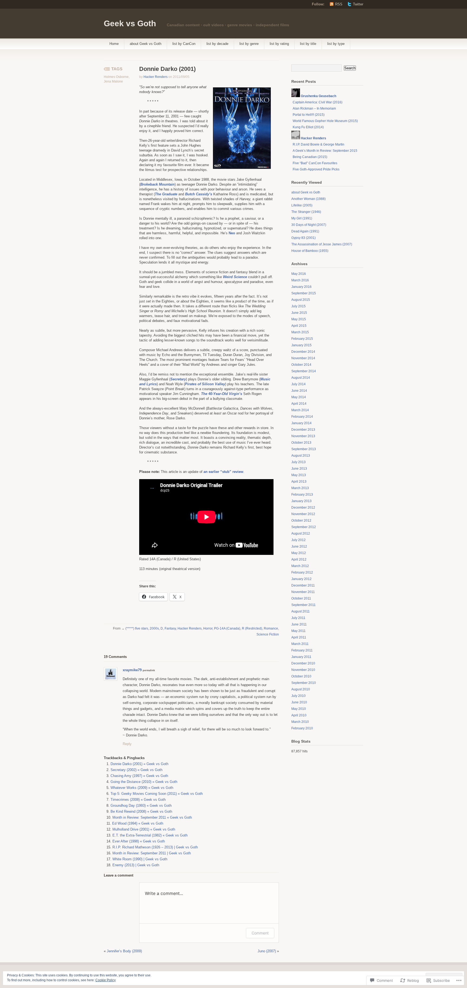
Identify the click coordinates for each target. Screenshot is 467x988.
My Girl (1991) (301, 218)
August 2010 (300, 689)
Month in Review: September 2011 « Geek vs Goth (152, 817)
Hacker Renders (156, 77)
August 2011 (300, 611)
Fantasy (170, 628)
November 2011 (303, 592)
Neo (232, 233)
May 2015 (298, 319)
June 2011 (299, 624)
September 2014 (303, 371)
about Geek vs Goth (145, 44)
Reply (127, 744)
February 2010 (302, 728)
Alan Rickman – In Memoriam (314, 108)
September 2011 (303, 605)
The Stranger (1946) (306, 212)
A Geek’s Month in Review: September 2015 (325, 151)
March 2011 (300, 644)
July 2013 (298, 462)
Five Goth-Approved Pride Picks (316, 169)
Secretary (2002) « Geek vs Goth (136, 770)
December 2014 (303, 352)
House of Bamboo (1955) (309, 251)
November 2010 (303, 670)
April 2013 (298, 481)
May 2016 (298, 274)
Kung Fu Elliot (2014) (308, 127)
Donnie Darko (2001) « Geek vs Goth (139, 764)
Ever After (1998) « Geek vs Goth (138, 841)
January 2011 (301, 657)
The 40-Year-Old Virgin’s (221, 394)
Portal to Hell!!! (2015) (309, 115)
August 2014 (300, 378)
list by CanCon (183, 44)
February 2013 (302, 494)
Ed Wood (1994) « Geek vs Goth (137, 823)
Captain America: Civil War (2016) (317, 102)
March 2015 (300, 332)
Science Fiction (267, 634)
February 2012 (302, 572)
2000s (154, 628)
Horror (207, 628)
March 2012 (300, 566)
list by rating (279, 44)
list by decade (217, 44)
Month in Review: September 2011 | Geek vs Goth (151, 853)
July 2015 (298, 306)
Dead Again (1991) (305, 231)
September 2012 (303, 527)
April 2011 (298, 637)
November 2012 (303, 514)
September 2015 (303, 293)
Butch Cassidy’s (198, 194)
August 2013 (300, 455)
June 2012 (299, 546)
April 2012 (298, 559)
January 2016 (301, 287)
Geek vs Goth (130, 23)
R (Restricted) (252, 628)
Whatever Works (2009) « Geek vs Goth (142, 788)
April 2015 (298, 326)
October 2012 (301, 520)
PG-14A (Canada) (227, 628)
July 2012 (298, 540)
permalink (149, 670)
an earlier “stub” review (223, 472)
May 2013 (298, 475)
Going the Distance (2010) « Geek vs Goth (144, 782)
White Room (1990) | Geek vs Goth (139, 859)
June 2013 (299, 468)
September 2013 (303, 449)
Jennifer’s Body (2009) (124, 951)
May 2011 (298, 631)
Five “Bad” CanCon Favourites (315, 163)
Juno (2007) (267, 951)
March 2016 (300, 280)
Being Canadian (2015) (310, 157)
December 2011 (303, 585)
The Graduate (166, 194)
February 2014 (302, 417)
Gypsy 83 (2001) (303, 238)
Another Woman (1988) (308, 199)
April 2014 (298, 404)
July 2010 (298, 696)
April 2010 (298, 715)
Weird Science (235, 277)
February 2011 (302, 650)
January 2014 (301, 423)
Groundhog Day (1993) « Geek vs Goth (141, 805)
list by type (336, 44)
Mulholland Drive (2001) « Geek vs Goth (143, 829)
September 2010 (303, 683)
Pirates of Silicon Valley (205, 384)
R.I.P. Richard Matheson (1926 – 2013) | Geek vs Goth (155, 847)
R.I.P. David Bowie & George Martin (318, 144)
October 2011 (301, 598)
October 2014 (301, 365)
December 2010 (303, 663)
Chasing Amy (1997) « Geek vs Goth (139, 776)
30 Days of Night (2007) (308, 225)
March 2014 (300, 410)
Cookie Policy (105, 980)
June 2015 (299, 313)
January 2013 (301, 501)
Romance (271, 628)
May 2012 (298, 553)
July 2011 (298, 618)
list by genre (249, 44)
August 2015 (300, 300)
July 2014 (298, 384)
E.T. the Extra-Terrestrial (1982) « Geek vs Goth (150, 835)
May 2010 (298, 709)
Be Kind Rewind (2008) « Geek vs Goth (141, 811)
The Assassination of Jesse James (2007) (321, 244)
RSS (338, 4)
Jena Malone (113, 81)
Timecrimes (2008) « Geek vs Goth (138, 800)
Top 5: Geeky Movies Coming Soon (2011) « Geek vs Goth (157, 794)
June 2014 (299, 391)
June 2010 (299, 702)
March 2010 (300, 722)
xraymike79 (132, 670)
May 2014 (298, 397)
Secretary (178, 379)
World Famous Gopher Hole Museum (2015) (325, 121)
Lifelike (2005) (301, 205)
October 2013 (301, 442)
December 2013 (303, 430)
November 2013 (303, 436)
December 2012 (303, 507)
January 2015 (301, 345)
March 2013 (300, 488)
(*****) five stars (136, 628)
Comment (260, 933)
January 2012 (301, 579)
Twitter (358, 4)
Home (114, 44)
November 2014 (303, 358)
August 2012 (300, 533)
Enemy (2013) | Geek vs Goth (135, 865)
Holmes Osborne (116, 77)
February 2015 (302, 339)
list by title (308, 44)
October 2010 (301, 676)
